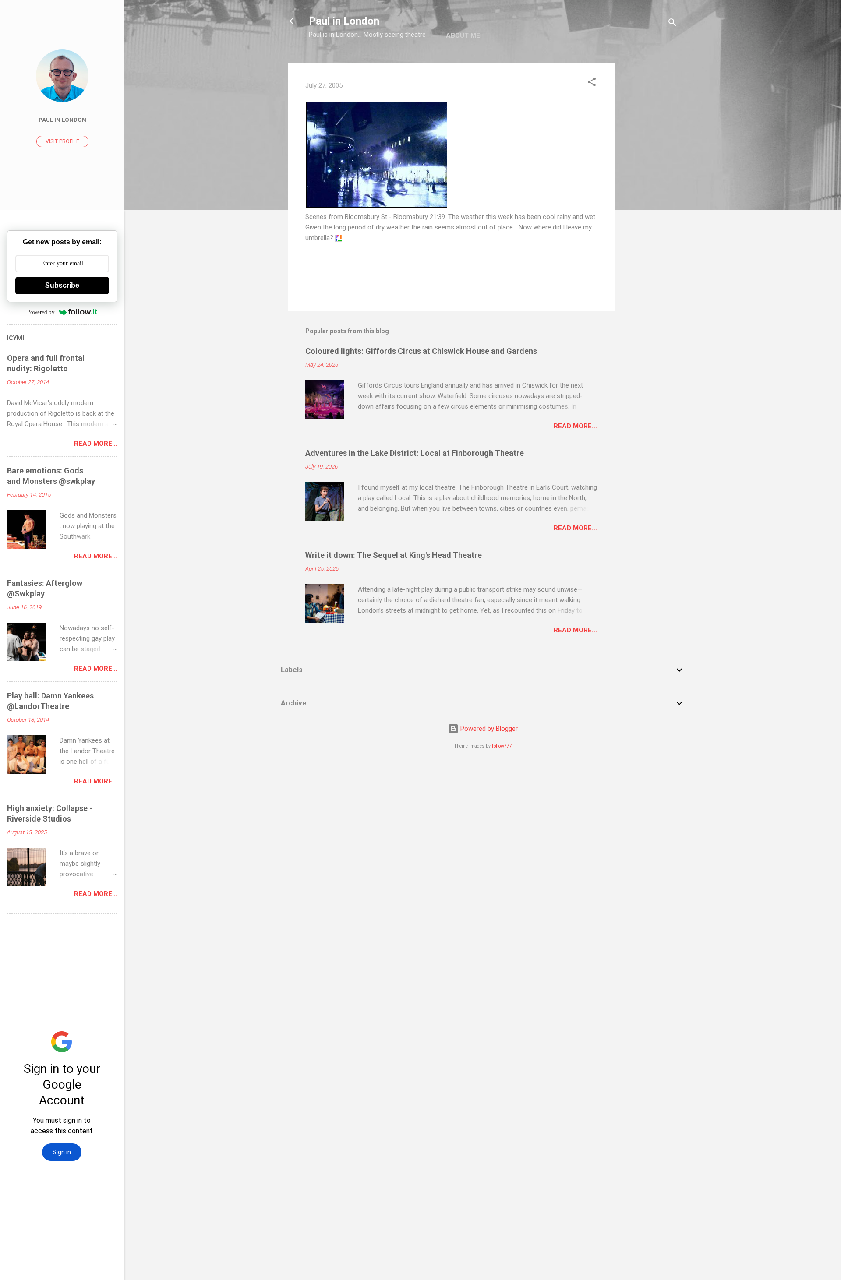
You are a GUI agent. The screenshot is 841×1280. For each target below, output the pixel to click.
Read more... (575, 426)
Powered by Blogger (488, 729)
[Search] (672, 24)
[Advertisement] (650, 194)
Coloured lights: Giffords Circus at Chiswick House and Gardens (421, 351)
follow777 (502, 746)
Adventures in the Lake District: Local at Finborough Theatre (414, 453)
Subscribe (62, 285)
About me (463, 35)
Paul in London (344, 21)
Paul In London (62, 119)
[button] (592, 83)
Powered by (41, 312)
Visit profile (62, 141)
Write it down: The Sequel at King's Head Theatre (393, 555)
